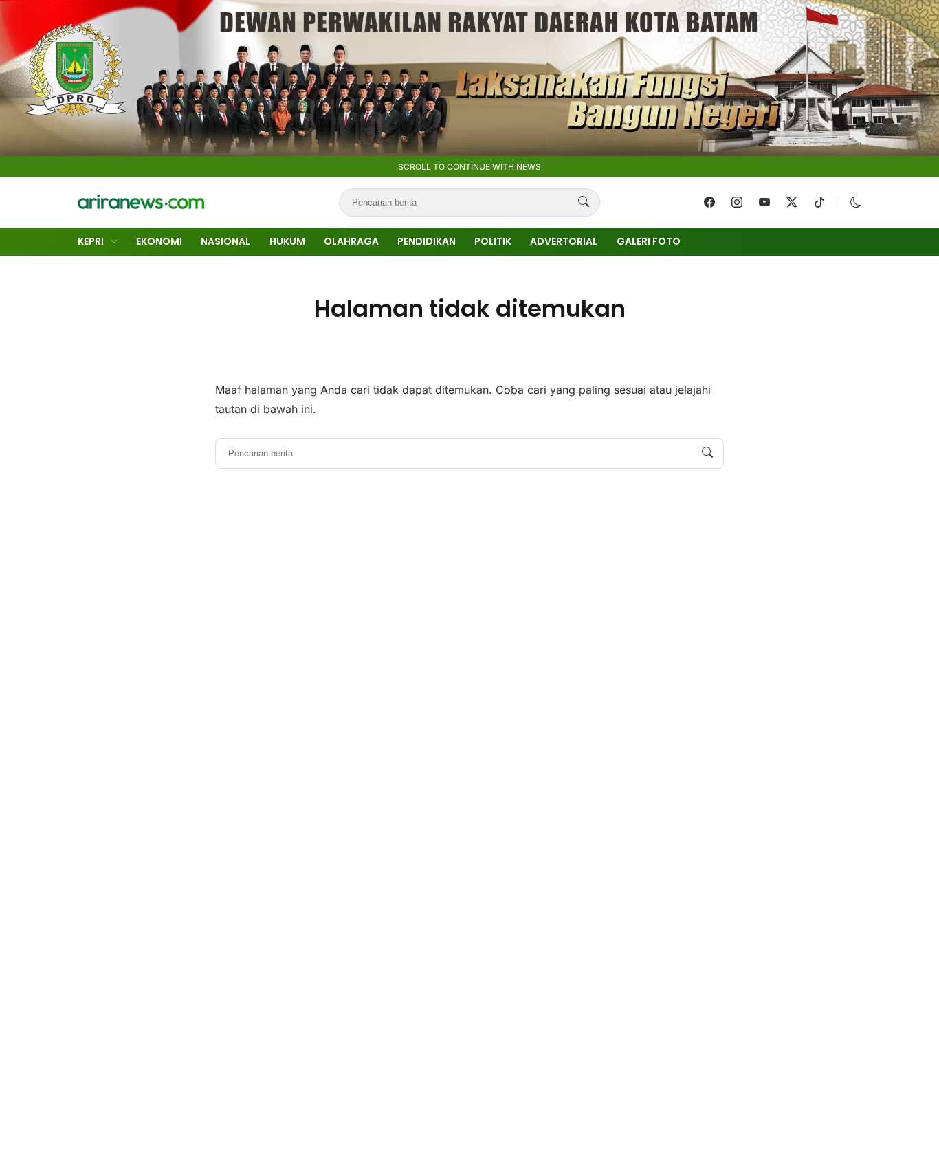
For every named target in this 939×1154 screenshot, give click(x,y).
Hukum (287, 241)
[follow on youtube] (764, 202)
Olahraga (351, 241)
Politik (492, 241)
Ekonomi (159, 241)
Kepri (91, 241)
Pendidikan (426, 241)
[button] (855, 202)
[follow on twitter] (792, 202)
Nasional (225, 241)
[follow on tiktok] (819, 202)
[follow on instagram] (737, 202)
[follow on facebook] (709, 202)
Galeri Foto (649, 241)
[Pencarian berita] (583, 202)
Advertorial (563, 241)
